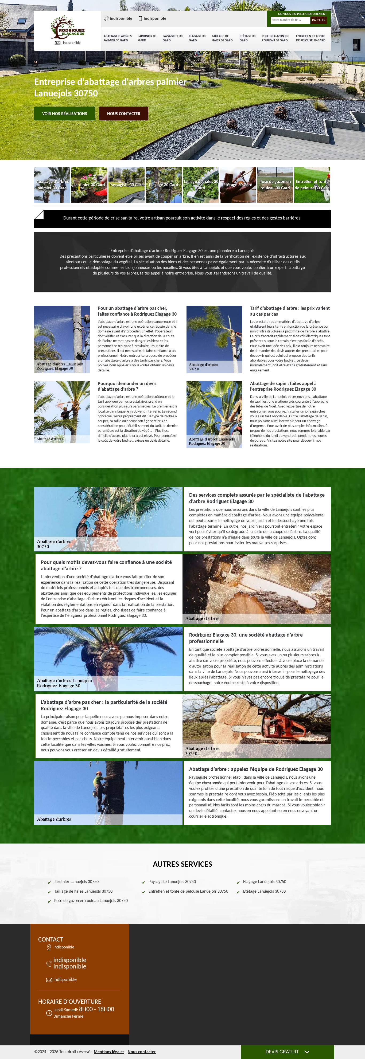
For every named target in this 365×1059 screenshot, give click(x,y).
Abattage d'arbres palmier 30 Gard (118, 38)
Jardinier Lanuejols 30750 (76, 882)
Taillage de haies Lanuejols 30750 (83, 891)
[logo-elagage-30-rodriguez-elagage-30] (67, 27)
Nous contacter (123, 114)
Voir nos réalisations (64, 114)
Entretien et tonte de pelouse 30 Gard (310, 38)
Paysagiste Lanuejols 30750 (172, 882)
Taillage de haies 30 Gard (222, 38)
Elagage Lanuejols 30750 (264, 882)
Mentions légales (109, 1052)
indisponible (71, 43)
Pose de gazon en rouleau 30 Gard (275, 38)
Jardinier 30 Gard (147, 38)
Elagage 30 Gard (197, 38)
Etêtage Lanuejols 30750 (264, 891)
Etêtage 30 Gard (247, 38)
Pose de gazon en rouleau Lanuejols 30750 (91, 901)
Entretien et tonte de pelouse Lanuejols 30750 (188, 891)
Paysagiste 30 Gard (173, 38)
